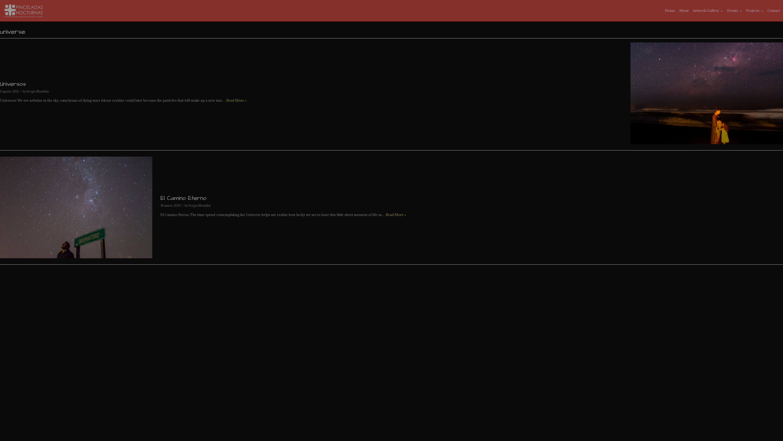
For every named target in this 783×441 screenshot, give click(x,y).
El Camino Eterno (183, 198)
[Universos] (706, 93)
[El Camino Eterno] (76, 207)
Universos (13, 84)
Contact (774, 10)
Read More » (236, 100)
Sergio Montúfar (38, 91)
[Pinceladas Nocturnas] (24, 11)
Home (670, 10)
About (684, 10)
